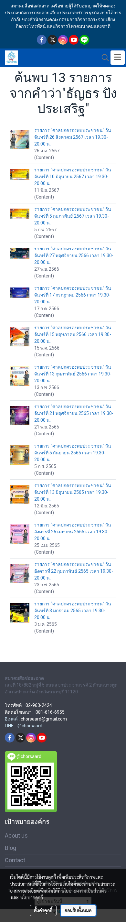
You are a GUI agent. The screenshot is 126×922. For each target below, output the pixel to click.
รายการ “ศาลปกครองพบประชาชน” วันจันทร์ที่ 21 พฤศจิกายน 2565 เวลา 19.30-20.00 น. (73, 413)
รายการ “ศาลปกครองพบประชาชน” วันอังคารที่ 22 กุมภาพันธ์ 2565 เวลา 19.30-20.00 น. (73, 571)
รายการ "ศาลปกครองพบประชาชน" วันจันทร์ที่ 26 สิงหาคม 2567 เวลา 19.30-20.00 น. (72, 137)
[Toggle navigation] (117, 57)
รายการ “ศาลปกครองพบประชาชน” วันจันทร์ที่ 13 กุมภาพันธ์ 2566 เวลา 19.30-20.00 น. (72, 373)
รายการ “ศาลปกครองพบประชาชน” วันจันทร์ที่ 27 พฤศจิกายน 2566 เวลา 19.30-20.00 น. (73, 255)
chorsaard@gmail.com (44, 718)
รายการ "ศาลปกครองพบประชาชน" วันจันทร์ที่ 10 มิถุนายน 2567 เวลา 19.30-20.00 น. (72, 176)
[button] (103, 57)
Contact (15, 860)
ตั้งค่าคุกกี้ (43, 910)
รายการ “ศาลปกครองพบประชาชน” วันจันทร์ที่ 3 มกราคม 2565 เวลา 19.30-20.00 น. (72, 610)
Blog (10, 847)
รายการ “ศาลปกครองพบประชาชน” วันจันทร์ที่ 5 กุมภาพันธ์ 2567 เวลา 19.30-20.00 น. (72, 216)
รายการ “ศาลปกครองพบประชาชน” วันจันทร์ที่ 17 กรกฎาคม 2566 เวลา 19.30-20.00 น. (72, 295)
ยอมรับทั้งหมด (78, 910)
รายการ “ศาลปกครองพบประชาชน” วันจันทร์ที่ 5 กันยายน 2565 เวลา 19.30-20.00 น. (72, 452)
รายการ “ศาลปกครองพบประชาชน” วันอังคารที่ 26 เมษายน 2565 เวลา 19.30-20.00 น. (72, 531)
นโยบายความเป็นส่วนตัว (83, 891)
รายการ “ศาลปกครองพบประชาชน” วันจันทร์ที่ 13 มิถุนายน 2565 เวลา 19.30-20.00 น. (72, 492)
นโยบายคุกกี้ (31, 897)
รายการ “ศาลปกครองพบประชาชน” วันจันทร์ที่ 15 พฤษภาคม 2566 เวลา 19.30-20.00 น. (72, 334)
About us (16, 835)
